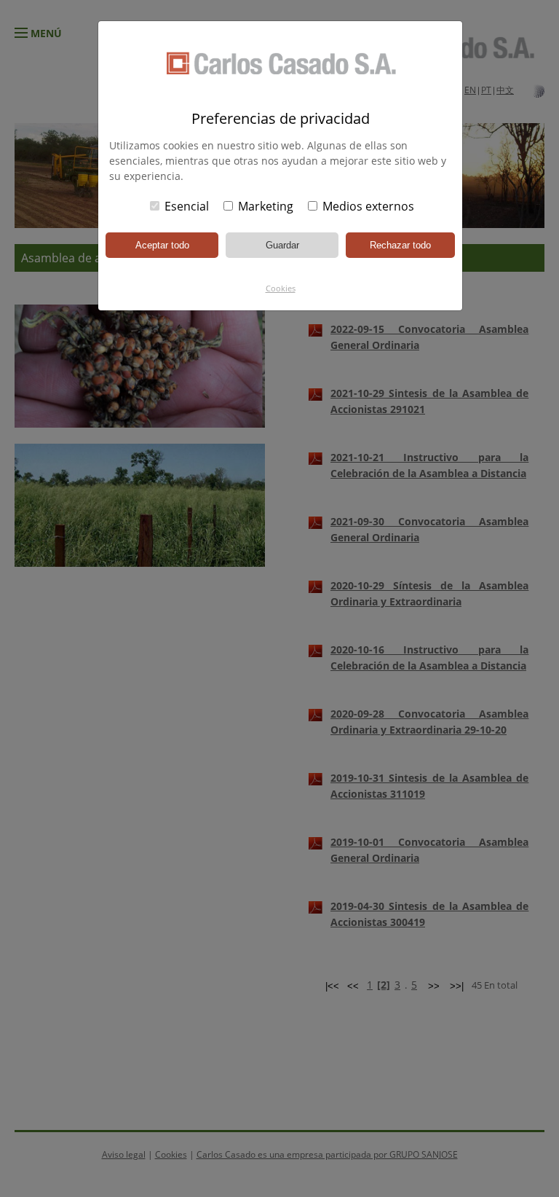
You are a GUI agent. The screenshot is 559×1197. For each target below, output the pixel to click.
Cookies (281, 288)
